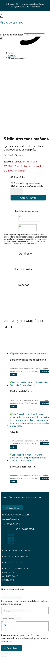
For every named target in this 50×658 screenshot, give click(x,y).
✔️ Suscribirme (12, 508)
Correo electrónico (11, 615)
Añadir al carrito (28, 197)
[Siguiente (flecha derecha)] (5, 656)
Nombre (29, 610)
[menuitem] (25, 15)
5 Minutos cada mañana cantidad (27, 186)
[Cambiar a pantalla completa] (5, 653)
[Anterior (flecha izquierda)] (2, 656)
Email (4, 594)
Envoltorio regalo (26, 183)
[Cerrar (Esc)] (10, 653)
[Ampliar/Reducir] (2, 653)
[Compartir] (7, 653)
